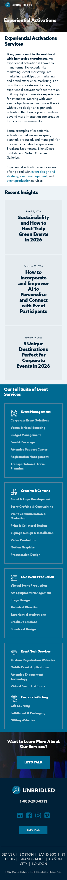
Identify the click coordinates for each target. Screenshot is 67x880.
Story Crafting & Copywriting (32, 507)
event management (33, 176)
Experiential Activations (28, 615)
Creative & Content (35, 491)
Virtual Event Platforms (28, 686)
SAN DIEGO (48, 855)
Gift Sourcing (20, 706)
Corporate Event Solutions (30, 420)
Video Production (23, 540)
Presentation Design (25, 555)
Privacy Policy (56, 872)
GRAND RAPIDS (32, 859)
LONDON (39, 864)
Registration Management (30, 457)
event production (19, 181)
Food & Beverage (23, 442)
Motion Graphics (23, 547)
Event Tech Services (36, 652)
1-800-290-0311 (33, 801)
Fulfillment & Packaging (28, 713)
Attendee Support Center (29, 449)
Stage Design (20, 600)
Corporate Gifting (34, 697)
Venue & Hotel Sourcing (28, 428)
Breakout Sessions (24, 622)
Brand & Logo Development (30, 499)
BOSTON (27, 855)
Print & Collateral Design (29, 526)
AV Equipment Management (31, 593)
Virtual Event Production (29, 586)
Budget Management (26, 435)
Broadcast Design (23, 629)
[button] (60, 5)
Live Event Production (37, 577)
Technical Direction (25, 607)
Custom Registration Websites (33, 660)
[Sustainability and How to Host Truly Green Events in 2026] (33, 227)
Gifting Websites (23, 720)
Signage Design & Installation (32, 533)
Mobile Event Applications (30, 667)
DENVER (8, 855)
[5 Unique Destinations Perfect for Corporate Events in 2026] (33, 353)
